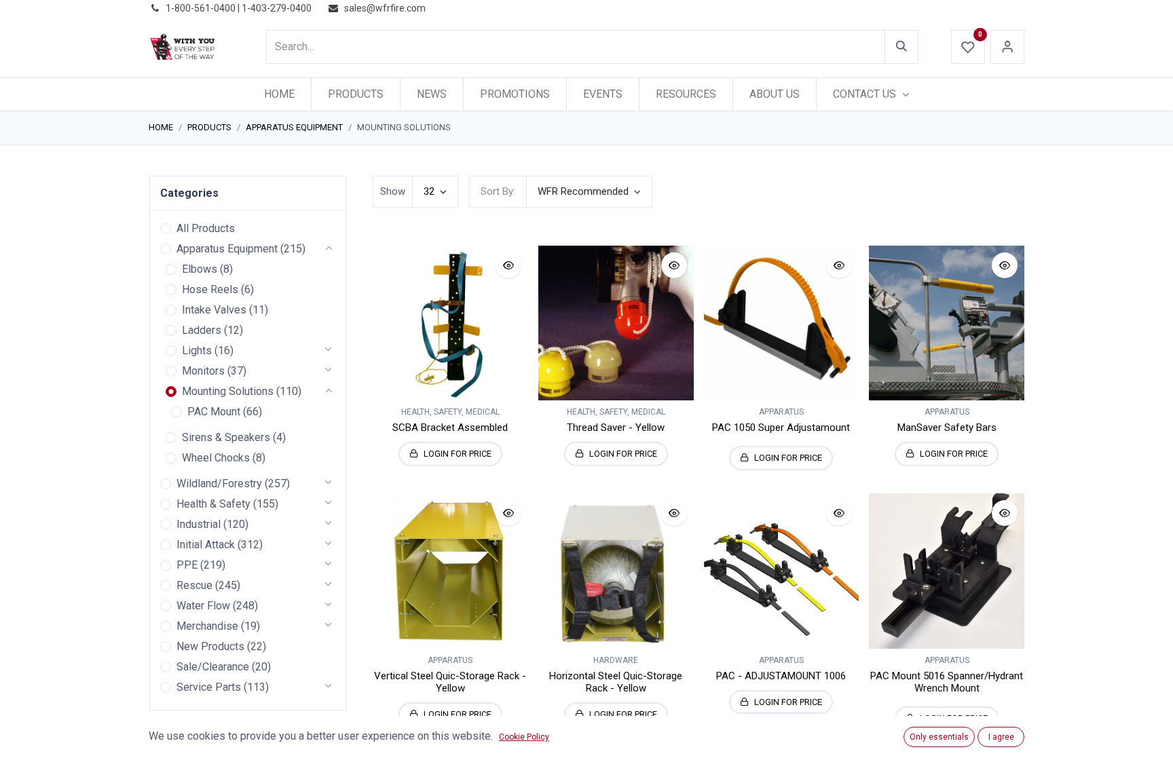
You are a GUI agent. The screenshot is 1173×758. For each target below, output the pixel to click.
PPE (187, 564)
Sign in (1007, 47)
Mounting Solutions (228, 391)
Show (392, 191)
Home (161, 127)
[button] (589, 192)
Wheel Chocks (216, 457)
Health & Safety (213, 503)
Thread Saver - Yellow (616, 427)
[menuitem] (279, 94)
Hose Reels (210, 289)
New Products (210, 646)
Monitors (203, 370)
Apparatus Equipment (294, 127)
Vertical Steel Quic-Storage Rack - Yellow (450, 682)
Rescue (194, 585)
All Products (205, 228)
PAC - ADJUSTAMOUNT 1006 (781, 676)
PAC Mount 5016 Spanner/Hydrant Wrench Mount (946, 682)
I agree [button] (1001, 737)
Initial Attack (205, 544)
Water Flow (203, 605)
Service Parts (208, 687)
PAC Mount (213, 411)
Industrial (198, 524)
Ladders (201, 330)
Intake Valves (214, 309)
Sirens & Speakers (226, 437)
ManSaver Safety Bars (947, 427)
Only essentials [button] (939, 737)
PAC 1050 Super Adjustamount (781, 427)
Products (209, 127)
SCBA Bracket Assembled (450, 427)
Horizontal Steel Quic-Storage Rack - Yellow (615, 682)
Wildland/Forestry (219, 483)
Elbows (199, 269)
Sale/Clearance (212, 666)
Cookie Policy (524, 737)
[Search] (901, 47)
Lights (197, 350)
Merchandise (207, 626)
